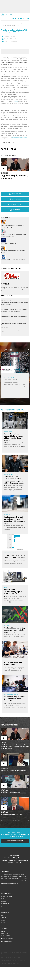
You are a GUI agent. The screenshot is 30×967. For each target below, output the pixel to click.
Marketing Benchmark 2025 (8, 243)
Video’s (3, 920)
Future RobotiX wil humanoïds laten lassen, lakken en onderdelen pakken (13, 437)
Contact (3, 922)
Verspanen (4, 314)
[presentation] (25, 349)
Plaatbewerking (5, 898)
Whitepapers (6, 217)
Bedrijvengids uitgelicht (11, 268)
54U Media (5, 284)
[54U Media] (11, 282)
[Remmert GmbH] (7, 369)
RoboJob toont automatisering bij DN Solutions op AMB (13, 592)
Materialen (7, 625)
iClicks (2, 954)
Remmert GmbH (10, 380)
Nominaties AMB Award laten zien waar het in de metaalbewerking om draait (15, 519)
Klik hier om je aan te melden (15, 840)
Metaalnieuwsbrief (16, 204)
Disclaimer (22, 960)
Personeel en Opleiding (8, 307)
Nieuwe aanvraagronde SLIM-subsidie (13, 663)
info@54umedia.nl (7, 941)
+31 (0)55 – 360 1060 (7, 938)
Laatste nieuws (7, 295)
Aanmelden (4, 915)
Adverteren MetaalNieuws (8, 957)
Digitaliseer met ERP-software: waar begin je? (13, 259)
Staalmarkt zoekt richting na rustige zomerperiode (14, 629)
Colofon (20, 957)
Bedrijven (3, 917)
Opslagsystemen (9, 377)
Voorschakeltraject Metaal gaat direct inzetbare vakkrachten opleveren (14, 699)
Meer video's (15, 820)
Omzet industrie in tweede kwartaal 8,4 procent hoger (15, 556)
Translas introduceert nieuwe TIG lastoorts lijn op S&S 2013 (14, 31)
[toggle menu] (27, 18)
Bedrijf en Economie (7, 320)
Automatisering (6, 300)
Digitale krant (16, 199)
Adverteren (16, 209)
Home (2, 24)
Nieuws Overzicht (10, 24)
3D (1, 906)
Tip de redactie (16, 193)
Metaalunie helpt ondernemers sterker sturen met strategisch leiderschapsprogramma (14, 480)
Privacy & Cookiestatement (9, 960)
